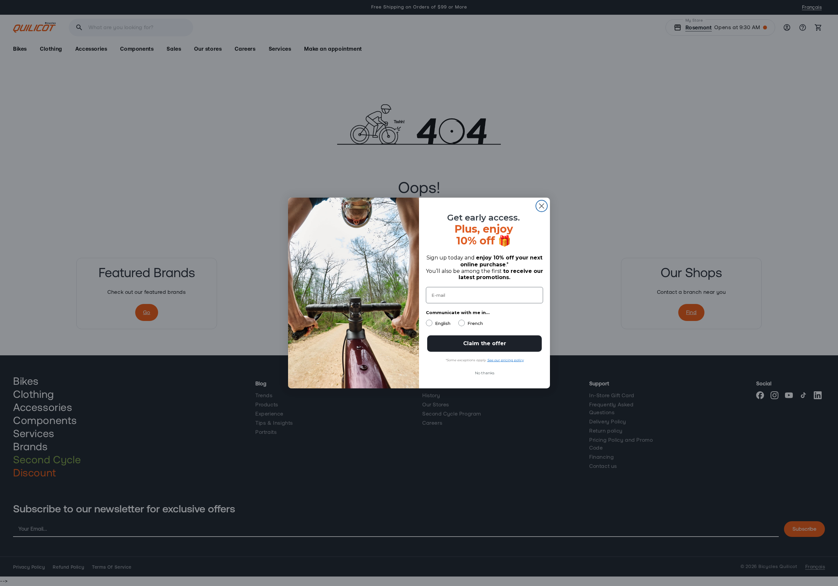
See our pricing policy (505, 360)
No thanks (484, 372)
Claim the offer (484, 343)
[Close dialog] (541, 206)
